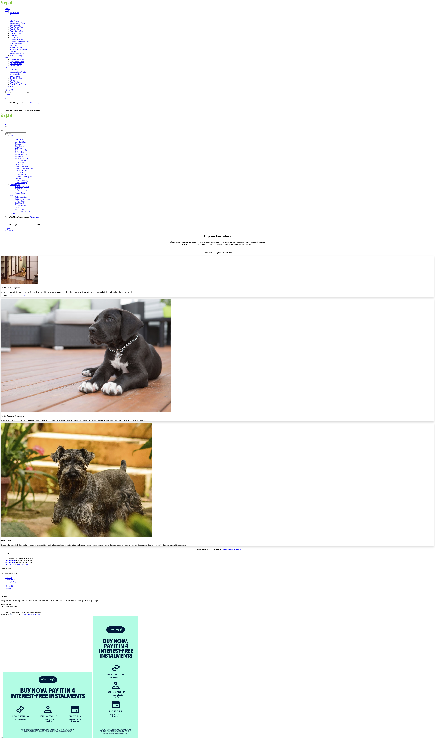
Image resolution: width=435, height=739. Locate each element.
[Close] (2, 130)
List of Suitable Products (231, 549)
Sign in (8, 94)
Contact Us (9, 90)
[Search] (28, 92)
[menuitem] (7, 9)
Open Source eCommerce (32, 614)
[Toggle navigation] (6, 126)
